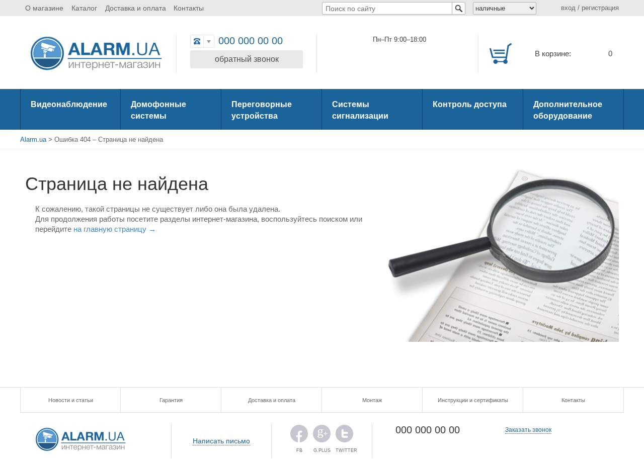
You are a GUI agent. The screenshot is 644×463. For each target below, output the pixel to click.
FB (299, 436)
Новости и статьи (70, 400)
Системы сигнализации (360, 110)
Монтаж (372, 400)
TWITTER (344, 436)
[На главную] (95, 54)
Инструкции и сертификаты (473, 400)
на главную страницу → (114, 229)
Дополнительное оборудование (567, 110)
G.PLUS (322, 436)
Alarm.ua (33, 139)
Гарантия (171, 400)
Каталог (84, 8)
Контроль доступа (470, 104)
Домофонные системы (158, 110)
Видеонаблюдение (69, 104)
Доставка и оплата (135, 8)
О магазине (44, 8)
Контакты (189, 8)
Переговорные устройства (261, 110)
